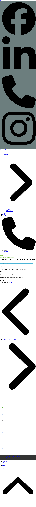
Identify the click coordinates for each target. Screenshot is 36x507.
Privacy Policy (5, 457)
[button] (5, 253)
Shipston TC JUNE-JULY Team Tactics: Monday (11, 338)
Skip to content (2, 0)
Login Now (10, 282)
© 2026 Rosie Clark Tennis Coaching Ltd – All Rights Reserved (12, 456)
